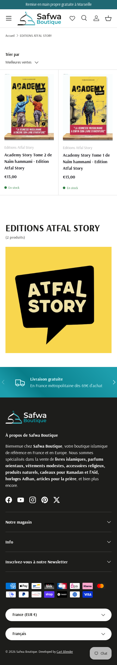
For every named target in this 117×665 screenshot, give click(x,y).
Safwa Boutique (26, 651)
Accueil (10, 36)
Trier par (12, 54)
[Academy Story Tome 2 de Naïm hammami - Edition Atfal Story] (29, 107)
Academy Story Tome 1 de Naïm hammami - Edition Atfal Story (86, 161)
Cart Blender (65, 651)
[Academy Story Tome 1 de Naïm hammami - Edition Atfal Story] (88, 107)
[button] (108, 18)
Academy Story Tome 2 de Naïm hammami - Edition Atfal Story (28, 161)
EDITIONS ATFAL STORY (36, 36)
